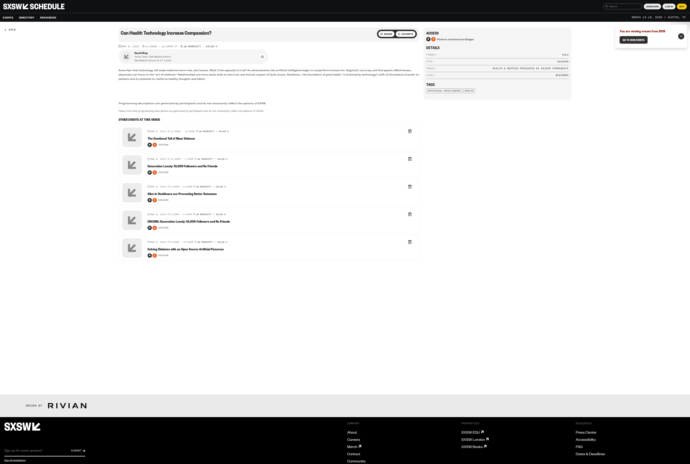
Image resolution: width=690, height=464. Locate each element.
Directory (26, 17)
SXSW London (473, 439)
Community (356, 461)
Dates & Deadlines (590, 454)
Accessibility (586, 439)
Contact (353, 454)
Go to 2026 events (634, 40)
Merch (352, 446)
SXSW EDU (470, 432)
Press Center (586, 432)
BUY (681, 6)
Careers (353, 439)
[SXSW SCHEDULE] (34, 6)
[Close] (681, 36)
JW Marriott (192, 46)
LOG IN (669, 6)
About (352, 432)
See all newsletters (15, 460)
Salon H (211, 46)
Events (8, 17)
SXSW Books (472, 446)
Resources (48, 17)
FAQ (579, 446)
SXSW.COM (652, 6)
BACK (11, 29)
